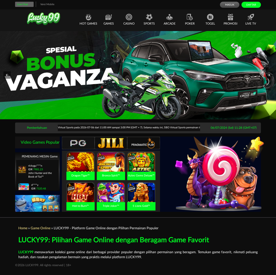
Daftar (251, 4)
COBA (80, 156)
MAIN (81, 166)
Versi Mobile (47, 4)
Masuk (229, 4)
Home (22, 228)
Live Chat (22, 4)
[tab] (78, 143)
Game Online (40, 228)
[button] (7, 75)
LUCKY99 (25, 252)
